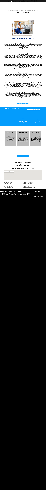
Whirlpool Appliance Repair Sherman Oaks (9, 295)
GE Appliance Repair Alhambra (8, 208)
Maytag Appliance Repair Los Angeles (8, 402)
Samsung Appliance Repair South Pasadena (9, 468)
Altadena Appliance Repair (7, 381)
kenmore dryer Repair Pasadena (8, 234)
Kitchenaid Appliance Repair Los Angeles (9, 400)
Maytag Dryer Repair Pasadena (8, 259)
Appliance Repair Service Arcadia (8, 443)
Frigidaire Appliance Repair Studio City (9, 321)
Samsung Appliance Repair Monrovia (8, 378)
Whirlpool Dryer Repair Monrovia (8, 360)
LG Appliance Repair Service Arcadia (8, 446)
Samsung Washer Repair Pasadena (8, 382)
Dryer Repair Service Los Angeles (8, 433)
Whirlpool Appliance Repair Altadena (8, 240)
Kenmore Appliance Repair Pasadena (8, 305)
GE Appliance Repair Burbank (7, 302)
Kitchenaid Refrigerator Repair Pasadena (9, 344)
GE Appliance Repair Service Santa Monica (9, 432)
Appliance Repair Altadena (7, 238)
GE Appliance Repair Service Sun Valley (9, 431)
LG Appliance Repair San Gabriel (8, 291)
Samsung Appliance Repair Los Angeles (9, 365)
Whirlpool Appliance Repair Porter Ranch (9, 294)
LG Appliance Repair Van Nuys (8, 437)
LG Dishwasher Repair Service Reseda (8, 447)
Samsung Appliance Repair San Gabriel (9, 292)
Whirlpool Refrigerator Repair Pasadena (9, 364)
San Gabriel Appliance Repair (7, 290)
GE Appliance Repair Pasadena (8, 213)
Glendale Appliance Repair (7, 416)
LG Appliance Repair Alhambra (8, 211)
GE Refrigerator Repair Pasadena (8, 464)
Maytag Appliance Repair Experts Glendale (9, 329)
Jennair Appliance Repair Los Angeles (8, 478)
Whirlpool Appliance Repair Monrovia (8, 377)
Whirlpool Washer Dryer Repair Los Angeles (9, 337)
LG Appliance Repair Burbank (7, 300)
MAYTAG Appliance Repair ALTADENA (9, 225)
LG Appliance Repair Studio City (8, 317)
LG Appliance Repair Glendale (7, 283)
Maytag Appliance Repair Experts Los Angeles (10, 328)
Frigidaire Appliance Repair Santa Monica (9, 369)
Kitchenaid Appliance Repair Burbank (8, 212)
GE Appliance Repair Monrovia (8, 370)
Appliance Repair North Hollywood (8, 375)
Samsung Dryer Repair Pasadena (8, 266)
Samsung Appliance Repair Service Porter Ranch (10, 427)
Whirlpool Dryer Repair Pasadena (8, 362)
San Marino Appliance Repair (7, 340)
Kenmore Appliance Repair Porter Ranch (9, 304)
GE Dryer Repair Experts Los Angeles (8, 333)
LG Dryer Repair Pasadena (7, 345)
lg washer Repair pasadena (7, 219)
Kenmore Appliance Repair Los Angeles (9, 303)
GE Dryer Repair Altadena (7, 246)
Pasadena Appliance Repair (7, 413)
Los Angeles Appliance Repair (7, 393)
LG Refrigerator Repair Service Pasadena (9, 425)
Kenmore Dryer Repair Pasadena (8, 350)
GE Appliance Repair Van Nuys (8, 324)
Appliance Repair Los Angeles (7, 469)
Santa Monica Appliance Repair (8, 387)
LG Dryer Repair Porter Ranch (7, 346)
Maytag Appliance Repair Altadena (8, 215)
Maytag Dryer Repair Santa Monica (8, 356)
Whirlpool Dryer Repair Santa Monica (8, 361)
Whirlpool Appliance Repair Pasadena (8, 217)
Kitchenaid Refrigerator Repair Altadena (9, 256)
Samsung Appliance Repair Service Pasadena (9, 428)
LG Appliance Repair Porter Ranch (8, 308)
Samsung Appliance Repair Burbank (8, 278)
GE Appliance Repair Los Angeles (8, 209)
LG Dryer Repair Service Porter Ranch (8, 436)
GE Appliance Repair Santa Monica (8, 299)
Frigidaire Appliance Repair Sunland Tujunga (9, 320)
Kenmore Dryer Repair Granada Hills (8, 450)
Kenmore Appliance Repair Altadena (8, 216)
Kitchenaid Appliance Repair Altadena (8, 255)
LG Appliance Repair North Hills (8, 313)
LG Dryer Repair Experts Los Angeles (8, 331)
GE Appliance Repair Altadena (7, 244)
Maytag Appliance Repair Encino (8, 394)
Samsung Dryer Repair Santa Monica (8, 358)
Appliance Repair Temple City (7, 371)
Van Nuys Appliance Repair (7, 398)
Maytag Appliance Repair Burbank (8, 410)
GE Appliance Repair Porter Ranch (8, 323)
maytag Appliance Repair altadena (8, 226)
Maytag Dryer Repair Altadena (8, 237)
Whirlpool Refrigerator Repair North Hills (9, 363)
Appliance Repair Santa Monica (8, 390)
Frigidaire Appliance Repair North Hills (9, 319)
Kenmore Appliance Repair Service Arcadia (9, 444)
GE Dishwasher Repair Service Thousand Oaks (10, 448)
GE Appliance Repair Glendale (7, 284)
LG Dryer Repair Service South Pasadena (9, 435)
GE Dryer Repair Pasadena (7, 224)
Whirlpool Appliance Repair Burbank (8, 424)
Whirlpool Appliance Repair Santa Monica (9, 296)
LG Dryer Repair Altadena (7, 253)
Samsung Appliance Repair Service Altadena (9, 441)
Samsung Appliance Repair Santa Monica (9, 366)
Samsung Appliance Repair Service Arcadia (9, 445)
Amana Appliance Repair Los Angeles (8, 395)
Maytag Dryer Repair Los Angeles (8, 338)
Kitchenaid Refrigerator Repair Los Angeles (9, 342)
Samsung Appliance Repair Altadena (8, 242)
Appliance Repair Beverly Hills (7, 374)
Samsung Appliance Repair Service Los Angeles (10, 439)
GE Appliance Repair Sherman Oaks (8, 325)
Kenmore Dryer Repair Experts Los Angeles (9, 334)
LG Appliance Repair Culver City (8, 203)
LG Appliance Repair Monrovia (8, 353)
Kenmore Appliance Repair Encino (8, 407)
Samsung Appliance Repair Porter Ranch (9, 312)
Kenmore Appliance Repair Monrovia (8, 373)
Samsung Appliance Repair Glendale (8, 396)
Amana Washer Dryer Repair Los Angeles (9, 207)
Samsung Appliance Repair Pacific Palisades (9, 452)
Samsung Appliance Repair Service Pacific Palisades (10, 429)
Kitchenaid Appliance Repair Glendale (8, 285)
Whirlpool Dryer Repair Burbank (8, 248)
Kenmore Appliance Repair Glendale (8, 287)
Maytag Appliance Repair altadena (8, 236)
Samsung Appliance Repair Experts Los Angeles (10, 327)
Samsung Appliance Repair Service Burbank (9, 442)
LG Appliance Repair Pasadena (8, 205)
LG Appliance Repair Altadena (7, 241)
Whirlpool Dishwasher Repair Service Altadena (10, 449)
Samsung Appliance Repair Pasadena (8, 230)
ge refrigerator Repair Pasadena (8, 223)
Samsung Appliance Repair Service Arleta (9, 440)
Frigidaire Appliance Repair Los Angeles (9, 475)
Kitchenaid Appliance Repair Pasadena (9, 221)
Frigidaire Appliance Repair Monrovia (8, 385)
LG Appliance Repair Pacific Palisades (8, 456)
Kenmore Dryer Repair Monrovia (8, 349)
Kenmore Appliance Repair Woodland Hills (9, 406)
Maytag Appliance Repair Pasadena (8, 250)
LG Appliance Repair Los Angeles (8, 202)
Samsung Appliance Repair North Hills (9, 311)
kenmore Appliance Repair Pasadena (8, 232)
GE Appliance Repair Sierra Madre (8, 352)
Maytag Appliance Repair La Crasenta (8, 404)
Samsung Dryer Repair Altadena (8, 271)
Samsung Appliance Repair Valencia (8, 460)
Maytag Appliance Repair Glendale (8, 286)
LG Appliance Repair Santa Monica (8, 201)
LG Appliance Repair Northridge (8, 306)
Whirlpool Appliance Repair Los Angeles (9, 472)
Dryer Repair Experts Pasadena (8, 332)
